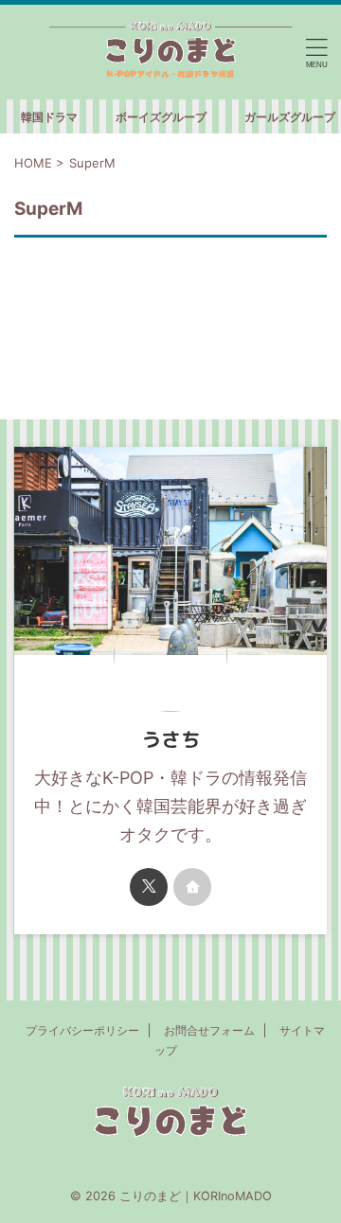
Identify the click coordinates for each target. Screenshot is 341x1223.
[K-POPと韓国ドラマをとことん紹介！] (170, 52)
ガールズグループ (289, 117)
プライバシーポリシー (82, 1030)
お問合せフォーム (209, 1030)
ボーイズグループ (161, 117)
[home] (192, 887)
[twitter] (149, 887)
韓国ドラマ (49, 117)
